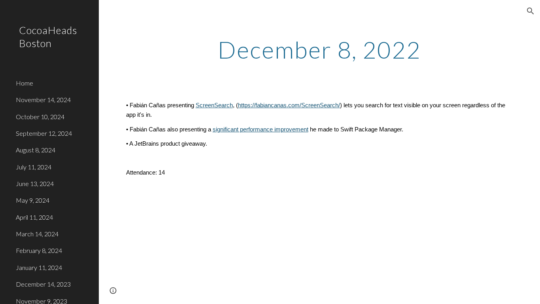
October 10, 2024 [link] (40, 116)
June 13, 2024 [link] (35, 183)
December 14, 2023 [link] (43, 284)
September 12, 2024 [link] (44, 133)
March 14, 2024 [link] (37, 234)
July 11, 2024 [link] (33, 167)
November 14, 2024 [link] (43, 99)
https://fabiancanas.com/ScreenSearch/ (289, 105)
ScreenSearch (214, 105)
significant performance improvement (260, 129)
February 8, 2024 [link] (39, 250)
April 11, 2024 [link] (34, 217)
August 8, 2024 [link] (35, 150)
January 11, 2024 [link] (39, 267)
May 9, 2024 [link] (32, 200)
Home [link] (24, 83)
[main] (319, 49)
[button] (530, 11)
